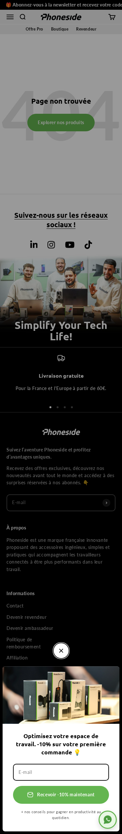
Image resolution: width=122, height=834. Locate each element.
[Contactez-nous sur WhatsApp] (108, 820)
